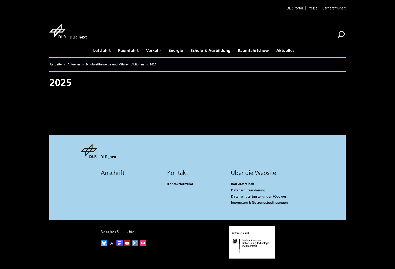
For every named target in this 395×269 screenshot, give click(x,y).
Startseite (55, 64)
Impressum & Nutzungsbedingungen (259, 202)
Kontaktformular (180, 184)
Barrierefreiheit (334, 8)
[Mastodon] (119, 244)
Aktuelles (285, 50)
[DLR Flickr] (143, 244)
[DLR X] (112, 244)
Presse (312, 8)
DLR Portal (295, 8)
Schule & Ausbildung (210, 50)
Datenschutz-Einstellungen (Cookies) (259, 196)
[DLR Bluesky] (104, 244)
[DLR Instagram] (135, 244)
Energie (175, 50)
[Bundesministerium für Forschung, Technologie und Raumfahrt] (254, 257)
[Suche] (341, 34)
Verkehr (153, 50)
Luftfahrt (102, 50)
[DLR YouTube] (127, 244)
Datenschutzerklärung (248, 190)
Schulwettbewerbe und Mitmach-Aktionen (115, 64)
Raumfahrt (128, 50)
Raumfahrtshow (253, 50)
